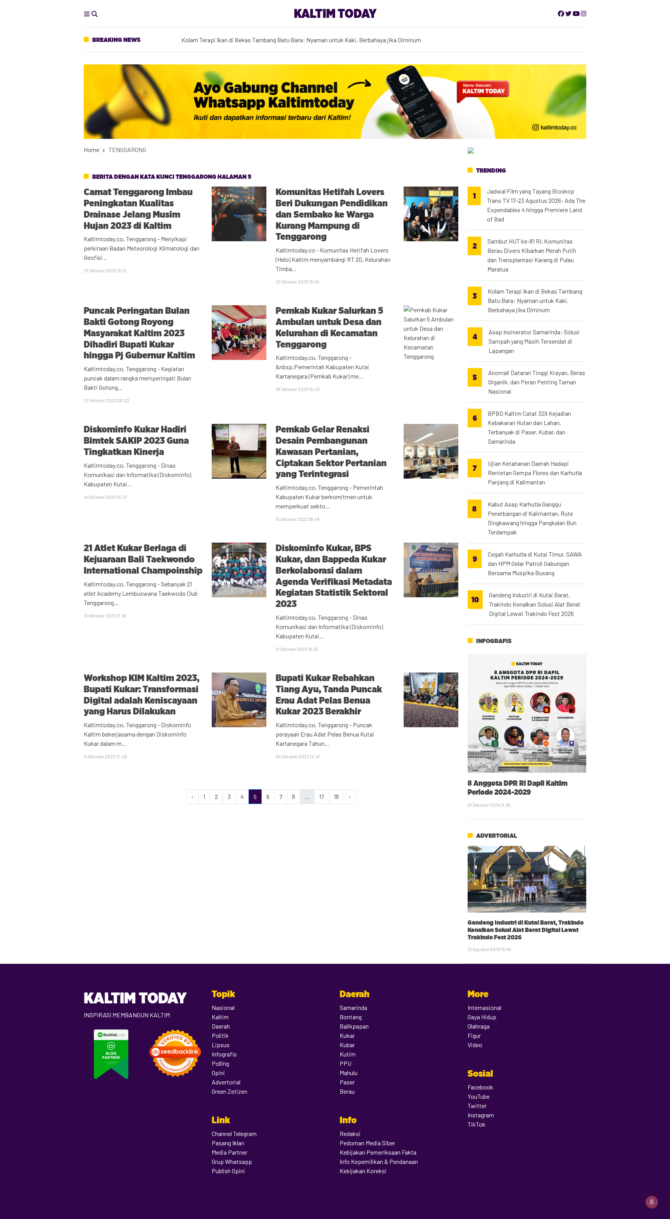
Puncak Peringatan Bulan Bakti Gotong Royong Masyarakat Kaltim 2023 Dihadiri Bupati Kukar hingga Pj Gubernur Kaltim (139, 332)
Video (475, 1044)
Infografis (493, 641)
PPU (345, 1063)
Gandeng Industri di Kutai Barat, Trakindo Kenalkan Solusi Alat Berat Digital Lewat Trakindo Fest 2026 (534, 604)
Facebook (480, 1087)
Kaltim (220, 1016)
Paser (347, 1082)
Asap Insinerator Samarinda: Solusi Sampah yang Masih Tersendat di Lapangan (534, 341)
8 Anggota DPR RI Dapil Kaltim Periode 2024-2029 (518, 787)
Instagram (481, 1115)
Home (91, 149)
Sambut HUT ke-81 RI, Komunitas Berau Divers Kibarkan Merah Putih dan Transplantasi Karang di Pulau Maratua (531, 255)
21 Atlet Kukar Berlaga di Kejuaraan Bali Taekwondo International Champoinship (143, 559)
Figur (474, 1035)
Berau (347, 1091)
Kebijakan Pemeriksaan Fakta (378, 1152)
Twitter (477, 1105)
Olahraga (479, 1026)
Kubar (347, 1044)
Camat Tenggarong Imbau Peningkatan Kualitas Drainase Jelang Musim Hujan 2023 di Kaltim (138, 208)
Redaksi (350, 1133)
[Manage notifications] (652, 1202)
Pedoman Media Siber (367, 1142)
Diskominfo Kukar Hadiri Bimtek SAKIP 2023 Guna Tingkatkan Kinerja (136, 440)
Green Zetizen (229, 1091)
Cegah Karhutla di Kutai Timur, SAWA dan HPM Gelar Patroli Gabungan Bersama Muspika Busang (535, 563)
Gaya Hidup (482, 1016)
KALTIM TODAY (335, 13)
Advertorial (496, 836)
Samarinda (353, 1007)
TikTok (476, 1124)
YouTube (479, 1096)
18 (336, 796)
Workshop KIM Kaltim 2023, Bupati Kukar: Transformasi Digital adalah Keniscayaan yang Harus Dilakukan (141, 694)
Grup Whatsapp (232, 1161)
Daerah (221, 1026)
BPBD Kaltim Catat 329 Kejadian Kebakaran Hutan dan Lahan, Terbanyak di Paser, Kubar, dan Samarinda (529, 427)
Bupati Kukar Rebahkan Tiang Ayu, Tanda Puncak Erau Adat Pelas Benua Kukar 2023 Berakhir (329, 694)
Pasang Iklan (228, 1142)
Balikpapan (354, 1026)
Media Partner (229, 1152)
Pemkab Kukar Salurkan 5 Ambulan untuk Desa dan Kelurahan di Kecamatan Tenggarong (329, 327)
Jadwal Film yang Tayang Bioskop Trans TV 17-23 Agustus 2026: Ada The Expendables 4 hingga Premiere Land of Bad (536, 205)
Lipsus (221, 1044)
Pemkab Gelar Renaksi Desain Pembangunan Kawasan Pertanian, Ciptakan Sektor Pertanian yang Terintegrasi (331, 451)
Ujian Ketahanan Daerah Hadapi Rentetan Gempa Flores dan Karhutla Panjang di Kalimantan (535, 473)
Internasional (484, 1007)
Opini (218, 1072)
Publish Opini (228, 1170)
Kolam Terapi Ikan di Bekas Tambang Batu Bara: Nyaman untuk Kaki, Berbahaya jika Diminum (301, 39)
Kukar (347, 1035)
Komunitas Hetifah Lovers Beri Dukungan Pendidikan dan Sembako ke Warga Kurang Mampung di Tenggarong (332, 214)
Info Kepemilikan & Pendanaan (379, 1161)
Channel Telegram (234, 1133)
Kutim (348, 1054)
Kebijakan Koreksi (363, 1170)
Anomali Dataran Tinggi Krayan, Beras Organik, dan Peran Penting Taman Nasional (536, 382)
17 (321, 796)
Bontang (351, 1016)
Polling (220, 1063)
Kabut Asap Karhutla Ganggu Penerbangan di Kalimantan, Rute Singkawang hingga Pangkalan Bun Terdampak (532, 518)
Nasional (223, 1007)
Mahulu (348, 1072)
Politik (220, 1035)
